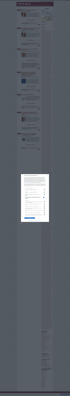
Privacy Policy (39, 220)
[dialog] (35, 198)
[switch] (44, 189)
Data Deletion (30, 220)
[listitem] (35, 200)
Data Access (35, 220)
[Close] (47, 175)
